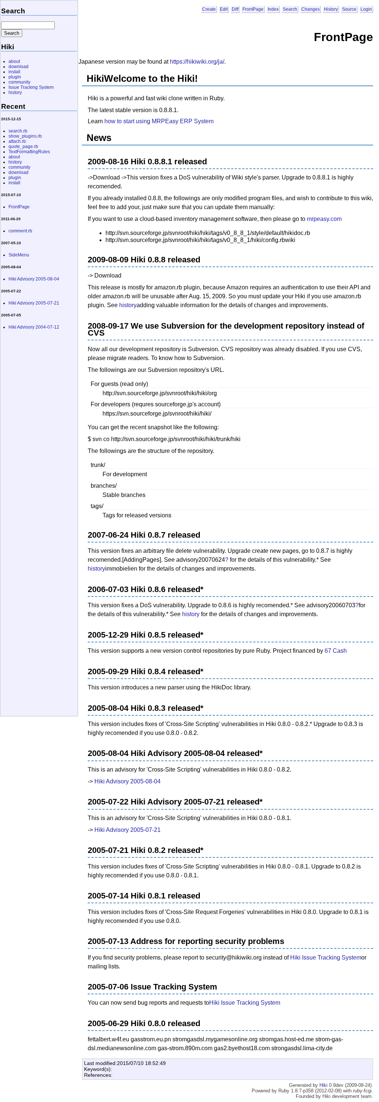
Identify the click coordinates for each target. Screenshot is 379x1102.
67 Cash (336, 651)
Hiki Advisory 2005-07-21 (127, 830)
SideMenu (19, 255)
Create (209, 9)
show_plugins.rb (25, 136)
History (331, 9)
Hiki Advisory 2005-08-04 (127, 781)
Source (349, 9)
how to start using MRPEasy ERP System (159, 121)
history (128, 305)
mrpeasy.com (324, 219)
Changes (310, 9)
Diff (235, 9)
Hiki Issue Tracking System (325, 957)
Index (273, 9)
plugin (15, 77)
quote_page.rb (23, 146)
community (19, 82)
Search (290, 9)
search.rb (18, 131)
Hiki (323, 1085)
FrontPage (253, 9)
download (18, 66)
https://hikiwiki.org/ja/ (197, 61)
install (14, 71)
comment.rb (20, 230)
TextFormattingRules (29, 151)
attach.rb (17, 141)
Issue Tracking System (31, 87)
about (14, 61)
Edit (224, 9)
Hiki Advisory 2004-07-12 (34, 327)
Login (366, 9)
